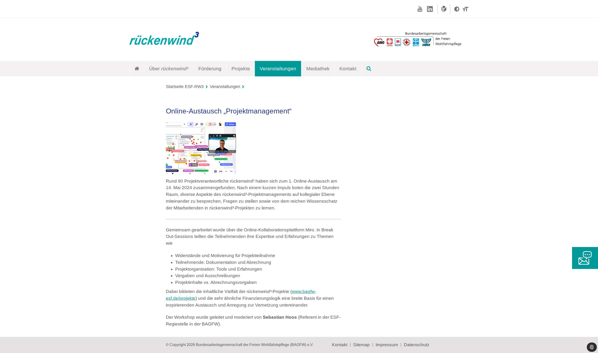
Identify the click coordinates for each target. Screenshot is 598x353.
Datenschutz (416, 344)
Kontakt (347, 68)
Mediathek (318, 68)
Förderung (209, 68)
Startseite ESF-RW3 (185, 86)
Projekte (240, 68)
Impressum (387, 344)
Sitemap (361, 344)
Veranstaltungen (278, 68)
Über (168, 68)
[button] (592, 347)
